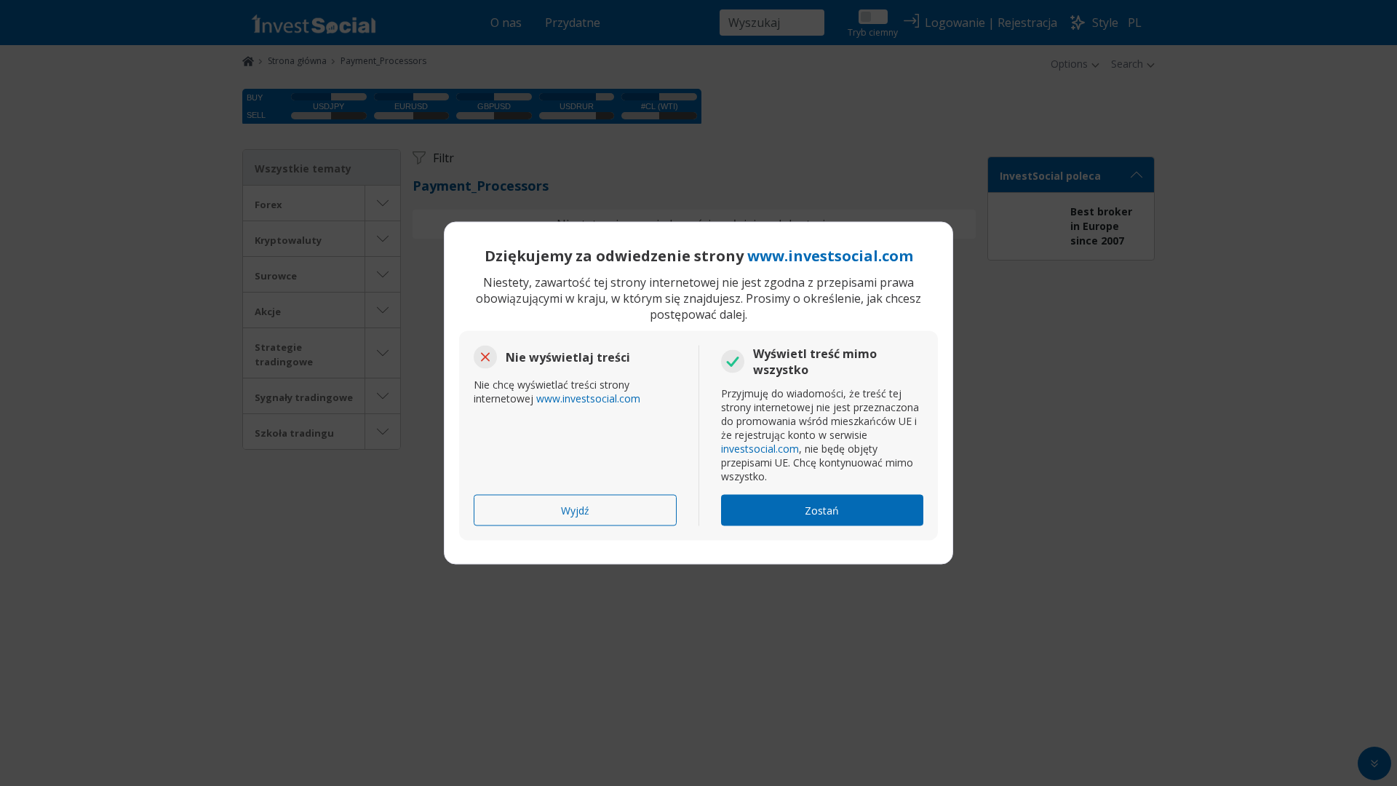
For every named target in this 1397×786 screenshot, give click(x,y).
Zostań (822, 510)
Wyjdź (575, 510)
